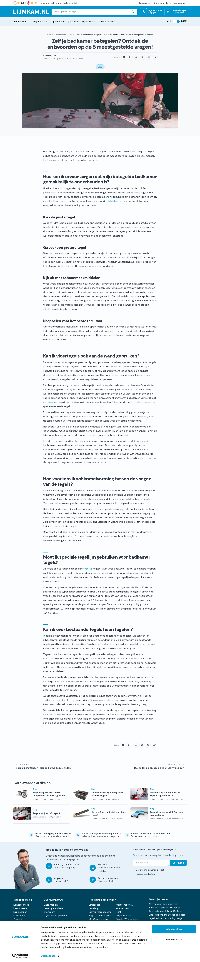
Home (50, 34)
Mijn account (20, 912)
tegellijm (87, 568)
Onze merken (51, 904)
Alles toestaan (174, 929)
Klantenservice (144, 3)
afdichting (112, 201)
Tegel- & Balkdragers (100, 915)
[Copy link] (155, 57)
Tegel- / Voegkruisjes (127, 919)
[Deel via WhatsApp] (136, 57)
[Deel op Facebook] (123, 57)
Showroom (159, 3)
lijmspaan (53, 402)
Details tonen (48, 956)
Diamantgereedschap (100, 912)
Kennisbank (61, 34)
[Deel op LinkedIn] (130, 57)
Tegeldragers (57, 21)
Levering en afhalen (54, 908)
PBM (118, 912)
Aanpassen (172, 939)
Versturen (178, 862)
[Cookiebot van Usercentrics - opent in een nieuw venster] (20, 956)
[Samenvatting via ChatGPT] (148, 57)
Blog (72, 34)
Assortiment (20, 21)
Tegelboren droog (106, 21)
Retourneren (20, 908)
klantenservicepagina (69, 855)
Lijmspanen (73, 21)
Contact (17, 919)
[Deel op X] (142, 57)
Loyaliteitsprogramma (176, 3)
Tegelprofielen (40, 21)
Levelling (93, 908)
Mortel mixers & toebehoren (124, 906)
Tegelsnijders (88, 21)
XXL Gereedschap (98, 919)
